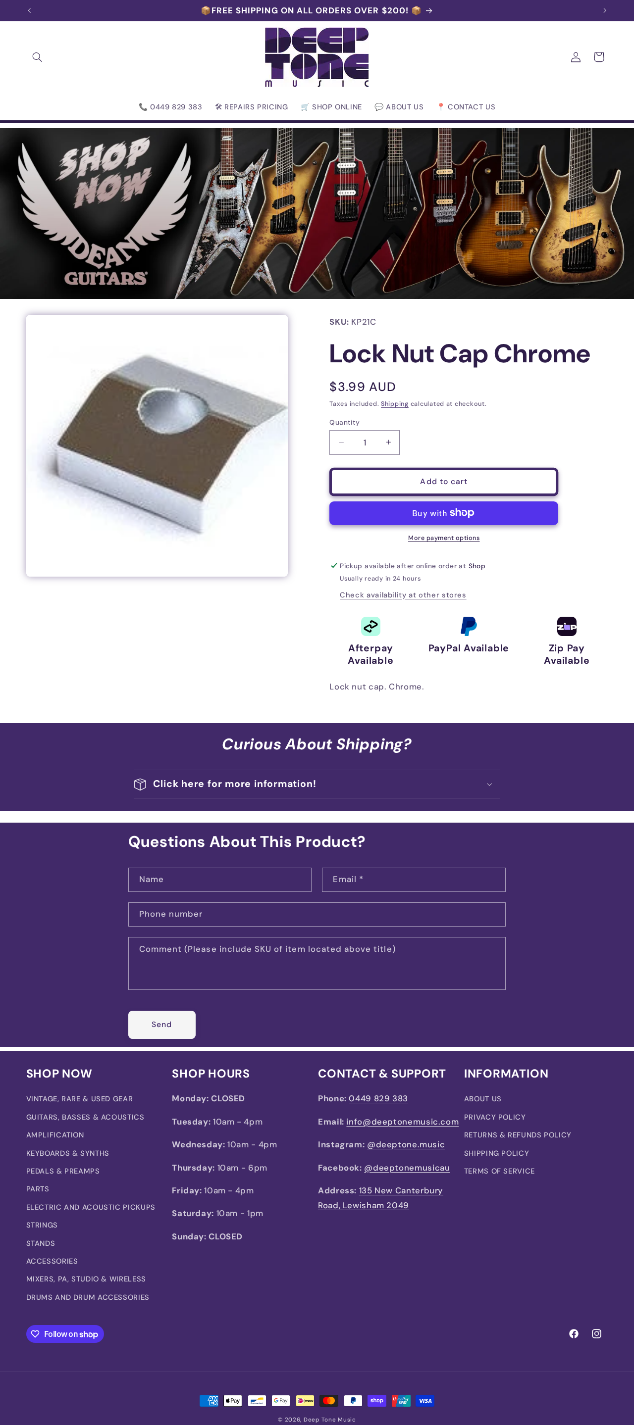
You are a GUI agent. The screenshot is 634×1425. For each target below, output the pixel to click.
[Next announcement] (605, 10)
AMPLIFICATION (55, 1135)
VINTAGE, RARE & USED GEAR (79, 1099)
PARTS (38, 1189)
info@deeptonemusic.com (402, 1121)
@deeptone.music (406, 1144)
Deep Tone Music (330, 1420)
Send (162, 1024)
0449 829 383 (378, 1098)
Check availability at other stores (403, 594)
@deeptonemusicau (407, 1167)
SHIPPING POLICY (496, 1153)
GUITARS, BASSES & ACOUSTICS (85, 1117)
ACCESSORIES (52, 1261)
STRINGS (42, 1225)
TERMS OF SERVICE (499, 1171)
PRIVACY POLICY (495, 1117)
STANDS (40, 1243)
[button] (37, 57)
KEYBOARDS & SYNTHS (67, 1153)
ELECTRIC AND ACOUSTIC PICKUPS (91, 1207)
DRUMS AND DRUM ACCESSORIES (88, 1297)
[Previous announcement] (29, 10)
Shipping (395, 404)
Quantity (344, 422)
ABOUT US (483, 1099)
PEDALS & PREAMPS (63, 1171)
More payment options (444, 537)
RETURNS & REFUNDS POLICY (518, 1135)
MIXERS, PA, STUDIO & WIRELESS (86, 1279)
